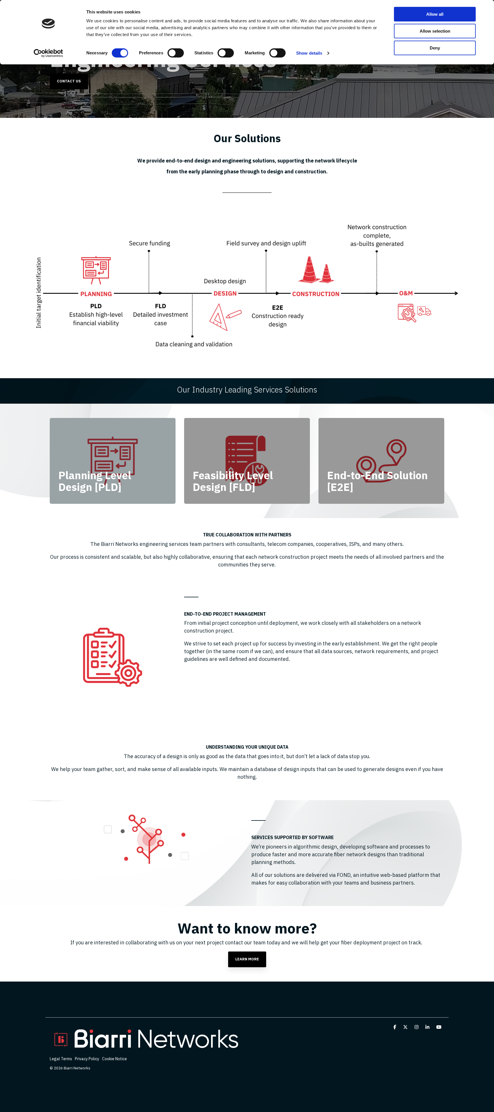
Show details (309, 53)
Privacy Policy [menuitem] (87, 1058)
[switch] (176, 53)
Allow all (434, 14)
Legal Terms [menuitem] (61, 1058)
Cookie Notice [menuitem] (114, 1058)
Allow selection (435, 31)
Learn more (247, 959)
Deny (435, 47)
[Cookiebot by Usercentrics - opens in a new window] (48, 53)
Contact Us (69, 81)
